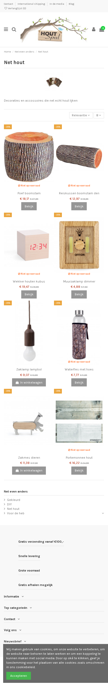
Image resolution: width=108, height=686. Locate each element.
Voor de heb (15, 513)
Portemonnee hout (79, 457)
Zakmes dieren (29, 457)
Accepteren (18, 676)
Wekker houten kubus (29, 281)
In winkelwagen (31, 382)
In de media (57, 4)
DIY (9, 504)
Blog (71, 4)
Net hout (13, 509)
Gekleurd (13, 500)
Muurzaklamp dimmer (79, 281)
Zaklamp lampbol (29, 369)
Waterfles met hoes (79, 369)
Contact (9, 4)
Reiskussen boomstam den (79, 193)
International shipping (32, 4)
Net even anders (16, 491)
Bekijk (29, 206)
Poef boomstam (29, 193)
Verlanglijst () (16, 8)
